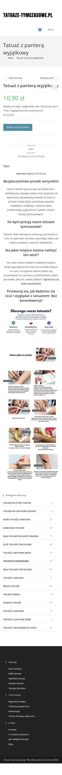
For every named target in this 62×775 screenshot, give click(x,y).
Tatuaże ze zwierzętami (16, 561)
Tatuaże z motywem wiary (17, 552)
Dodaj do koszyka (18, 127)
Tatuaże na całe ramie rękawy (19, 511)
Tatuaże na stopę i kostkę (17, 503)
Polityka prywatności (19, 706)
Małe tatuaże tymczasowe (17, 569)
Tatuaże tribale (11, 594)
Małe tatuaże (15, 673)
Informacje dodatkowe (31, 156)
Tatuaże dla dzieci (17, 688)
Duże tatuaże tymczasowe (17, 544)
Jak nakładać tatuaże (19, 739)
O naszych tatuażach (19, 734)
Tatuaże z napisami (13, 577)
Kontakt (13, 729)
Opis (31, 149)
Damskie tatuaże (12, 602)
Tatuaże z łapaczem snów (17, 619)
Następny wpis (46, 77)
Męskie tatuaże (11, 586)
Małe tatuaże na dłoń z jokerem (20, 536)
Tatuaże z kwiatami (13, 611)
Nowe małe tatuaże (13, 528)
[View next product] (56, 78)
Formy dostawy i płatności (21, 716)
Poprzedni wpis (15, 77)
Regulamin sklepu (17, 701)
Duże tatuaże (15, 668)
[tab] (31, 149)
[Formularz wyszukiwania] (57, 29)
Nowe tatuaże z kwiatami (16, 519)
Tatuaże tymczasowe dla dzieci (20, 627)
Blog (11, 744)
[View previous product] (5, 78)
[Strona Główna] (4, 57)
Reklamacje (14, 711)
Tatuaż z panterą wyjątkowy (29, 57)
